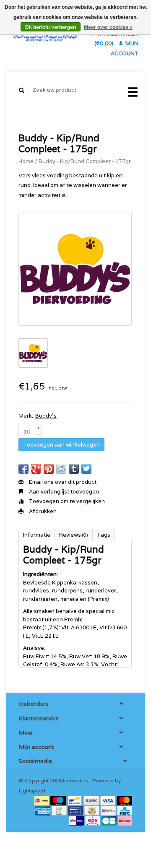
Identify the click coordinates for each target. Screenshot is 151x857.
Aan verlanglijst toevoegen (63, 491)
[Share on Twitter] (86, 469)
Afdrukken (42, 511)
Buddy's (46, 415)
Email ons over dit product (62, 482)
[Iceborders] (45, 35)
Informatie (36, 534)
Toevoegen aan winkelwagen (61, 444)
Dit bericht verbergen (50, 27)
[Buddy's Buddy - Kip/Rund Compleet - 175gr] (75, 269)
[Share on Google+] (36, 469)
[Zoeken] (22, 90)
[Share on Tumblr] (74, 469)
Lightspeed (32, 790)
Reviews (73, 534)
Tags (103, 534)
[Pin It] (49, 469)
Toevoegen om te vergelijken (66, 501)
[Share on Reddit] (61, 469)
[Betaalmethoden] (42, 800)
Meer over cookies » (108, 27)
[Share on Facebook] (23, 469)
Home (26, 161)
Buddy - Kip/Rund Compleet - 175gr (85, 161)
